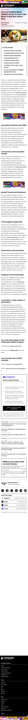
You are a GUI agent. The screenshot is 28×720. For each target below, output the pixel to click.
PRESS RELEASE (5, 9)
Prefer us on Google (22, 23)
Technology (4, 684)
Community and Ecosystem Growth (14, 53)
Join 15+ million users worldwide (14, 408)
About (2, 665)
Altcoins (3, 693)
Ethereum (3, 691)
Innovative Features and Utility (12, 50)
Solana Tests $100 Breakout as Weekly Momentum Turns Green (13, 430)
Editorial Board (5, 23)
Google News (4, 674)
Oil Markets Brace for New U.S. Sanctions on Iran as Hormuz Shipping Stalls (13, 424)
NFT (2, 688)
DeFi (2, 686)
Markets (6, 452)
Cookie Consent (4, 676)
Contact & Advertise (5, 667)
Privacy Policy (4, 669)
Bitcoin (2, 689)
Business (3, 682)
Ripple (6, 440)
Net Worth (3, 708)
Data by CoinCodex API (6, 710)
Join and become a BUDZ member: (13, 74)
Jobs (2, 705)
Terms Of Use (4, 671)
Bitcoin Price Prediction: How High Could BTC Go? (13, 434)
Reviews (3, 701)
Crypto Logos (4, 699)
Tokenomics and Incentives (11, 60)
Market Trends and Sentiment (12, 55)
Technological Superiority (11, 58)
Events (2, 703)
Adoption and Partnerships (11, 63)
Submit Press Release (6, 673)
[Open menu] (26, 5)
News (2, 440)
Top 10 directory (4, 706)
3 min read (4, 24)
